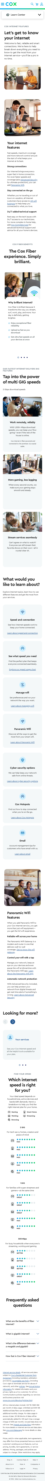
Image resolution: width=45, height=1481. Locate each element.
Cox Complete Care (19, 225)
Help (34, 1460)
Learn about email (22, 854)
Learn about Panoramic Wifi (22, 742)
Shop (8, 1460)
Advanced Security (29, 180)
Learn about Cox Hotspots (22, 818)
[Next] (12, 1021)
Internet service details (11, 1372)
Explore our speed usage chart (22, 669)
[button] (32, 4)
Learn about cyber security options (22, 781)
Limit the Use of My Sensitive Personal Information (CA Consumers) (22, 1473)
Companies (34, 1464)
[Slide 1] (18, 357)
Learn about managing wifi (22, 706)
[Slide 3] (24, 357)
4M (31, 201)
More (21, 1464)
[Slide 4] (27, 357)
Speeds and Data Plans (22, 1425)
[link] (2, 4)
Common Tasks (21, 1460)
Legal (21, 1468)
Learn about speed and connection (22, 633)
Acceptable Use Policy (21, 1381)
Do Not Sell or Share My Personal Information (22, 1476)
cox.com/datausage (14, 1430)
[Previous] (5, 1021)
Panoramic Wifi (17, 185)
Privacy (35, 1468)
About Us (9, 1464)
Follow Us (9, 1468)
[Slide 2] (21, 357)
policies (22, 1386)
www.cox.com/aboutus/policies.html (17, 1400)
